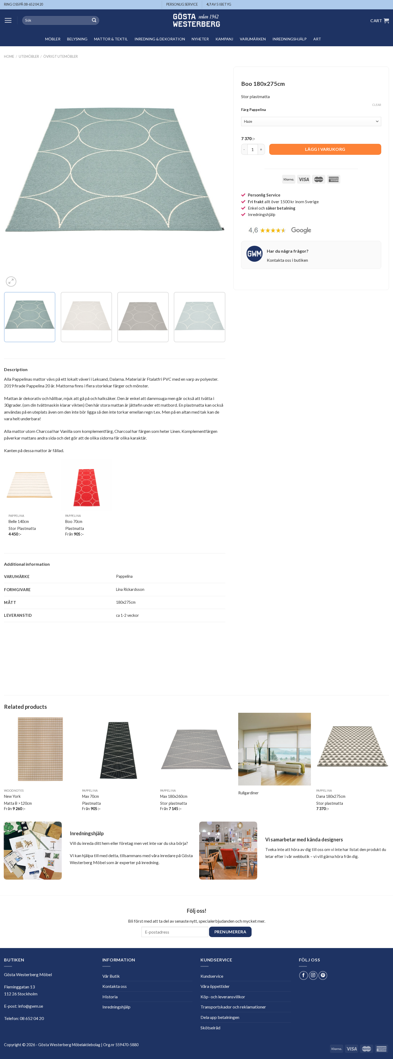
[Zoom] (11, 281)
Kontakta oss (114, 986)
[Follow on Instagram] (313, 975)
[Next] (214, 177)
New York (12, 796)
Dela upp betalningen (220, 1017)
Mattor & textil (111, 39)
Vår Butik (111, 976)
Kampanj (224, 39)
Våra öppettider (215, 986)
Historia (110, 996)
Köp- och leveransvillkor (223, 996)
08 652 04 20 (32, 1018)
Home (9, 56)
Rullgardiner (248, 793)
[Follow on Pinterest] (322, 975)
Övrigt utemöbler (60, 56)
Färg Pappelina (253, 110)
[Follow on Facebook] (303, 975)
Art (317, 39)
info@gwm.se (30, 1005)
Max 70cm (90, 796)
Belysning (77, 39)
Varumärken (253, 39)
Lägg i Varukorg (325, 149)
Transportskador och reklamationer (233, 1006)
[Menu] (8, 20)
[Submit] (94, 20)
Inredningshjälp (289, 39)
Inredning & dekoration (159, 39)
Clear (376, 104)
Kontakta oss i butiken (287, 260)
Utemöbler (29, 56)
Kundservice (212, 976)
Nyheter (200, 39)
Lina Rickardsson (130, 589)
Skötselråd (210, 1027)
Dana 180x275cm (330, 796)
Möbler (52, 39)
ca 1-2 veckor (127, 615)
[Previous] (15, 177)
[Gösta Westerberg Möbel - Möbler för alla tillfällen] (196, 20)
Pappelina (124, 576)
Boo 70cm (73, 521)
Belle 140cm (19, 521)
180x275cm (126, 602)
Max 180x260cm (173, 796)
